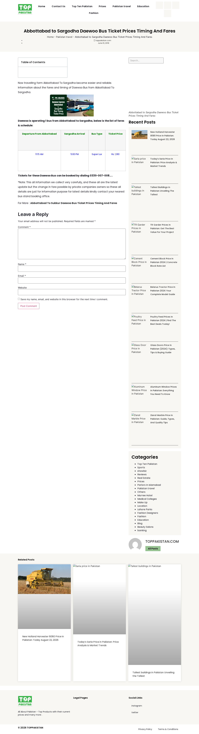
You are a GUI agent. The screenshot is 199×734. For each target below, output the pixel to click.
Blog (139, 523)
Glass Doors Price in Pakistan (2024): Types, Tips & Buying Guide (162, 349)
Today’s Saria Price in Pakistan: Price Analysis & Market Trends (163, 162)
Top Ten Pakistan (82, 6)
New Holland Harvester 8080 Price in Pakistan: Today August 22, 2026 (162, 136)
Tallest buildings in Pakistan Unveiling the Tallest (162, 191)
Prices (102, 6)
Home (41, 6)
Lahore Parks (144, 509)
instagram (137, 705)
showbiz (142, 471)
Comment (24, 227)
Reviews (142, 474)
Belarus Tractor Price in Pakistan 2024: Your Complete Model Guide (162, 291)
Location (142, 506)
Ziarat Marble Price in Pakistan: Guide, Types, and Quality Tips (162, 419)
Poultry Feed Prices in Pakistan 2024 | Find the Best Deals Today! (163, 320)
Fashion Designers (147, 513)
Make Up (142, 502)
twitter (135, 712)
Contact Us (58, 6)
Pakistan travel (122, 6)
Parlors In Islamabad (149, 485)
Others (141, 492)
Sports (141, 467)
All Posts (153, 548)
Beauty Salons (145, 527)
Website (22, 287)
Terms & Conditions (168, 729)
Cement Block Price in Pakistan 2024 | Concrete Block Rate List (163, 262)
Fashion (93, 13)
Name (22, 264)
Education (143, 6)
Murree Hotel (144, 495)
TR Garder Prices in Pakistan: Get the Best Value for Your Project (162, 228)
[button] (63, 62)
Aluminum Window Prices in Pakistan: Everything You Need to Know (163, 390)
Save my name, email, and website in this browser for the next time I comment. (64, 299)
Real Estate (143, 478)
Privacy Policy (145, 729)
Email (22, 276)
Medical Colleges (147, 499)
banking (142, 530)
